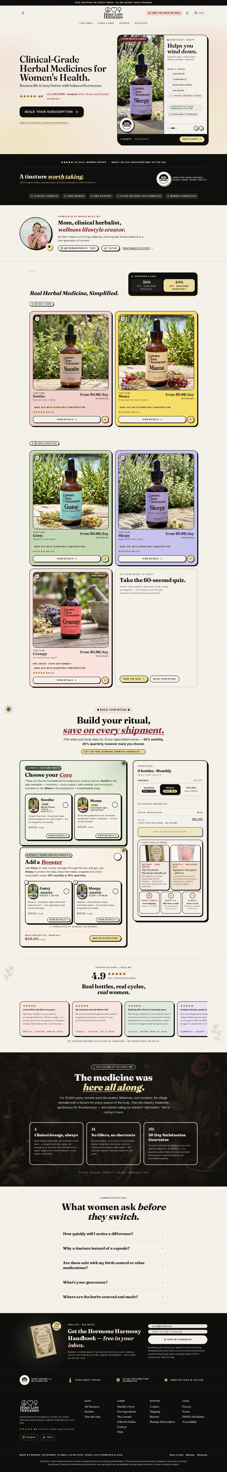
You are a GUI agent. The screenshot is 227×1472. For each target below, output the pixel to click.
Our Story (141, 23)
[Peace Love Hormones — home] (113, 13)
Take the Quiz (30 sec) (165, 13)
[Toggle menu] (23, 13)
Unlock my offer (95, 767)
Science (124, 23)
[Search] (187, 13)
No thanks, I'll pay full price (113, 775)
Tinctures (86, 23)
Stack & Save (106, 23)
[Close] (148, 685)
